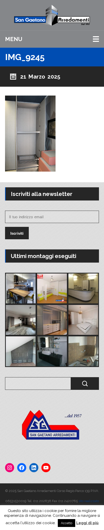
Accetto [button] (66, 523)
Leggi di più (87, 523)
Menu (13, 39)
